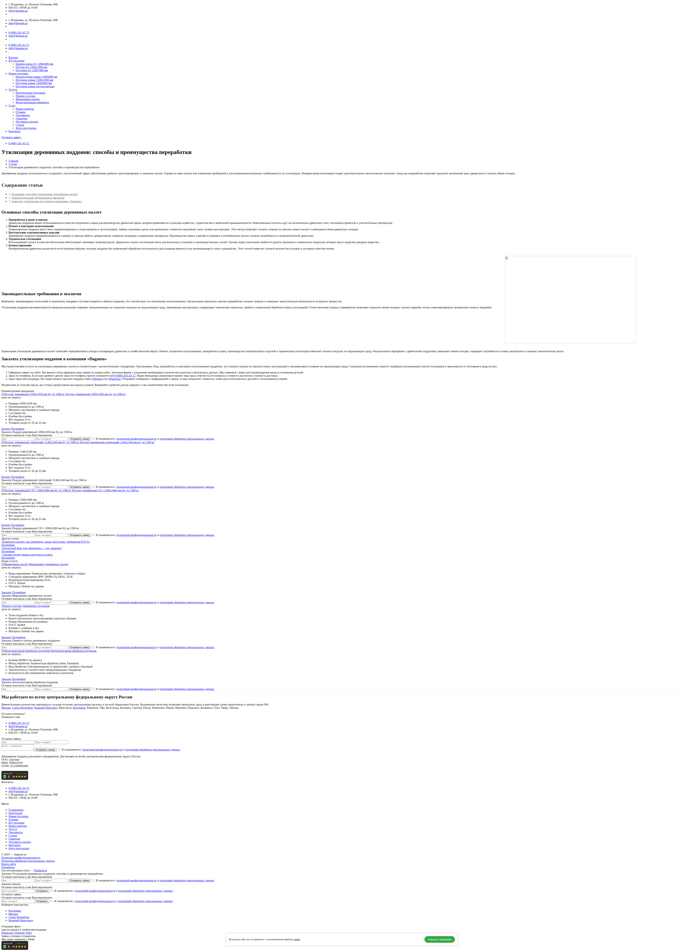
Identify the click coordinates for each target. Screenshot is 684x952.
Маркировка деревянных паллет (48, 564)
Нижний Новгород (45, 707)
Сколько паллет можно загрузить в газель (27, 554)
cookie (297, 939)
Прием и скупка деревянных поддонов (26, 605)
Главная (13, 160)
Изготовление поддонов (30, 92)
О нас (12, 105)
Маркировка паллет (28, 99)
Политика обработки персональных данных (28, 860)
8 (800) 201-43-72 (19, 32)
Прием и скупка (25, 95)
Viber (28, 932)
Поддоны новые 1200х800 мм (34, 83)
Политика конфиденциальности (20, 857)
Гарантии (21, 118)
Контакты (14, 131)
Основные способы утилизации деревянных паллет (45, 194)
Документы (23, 115)
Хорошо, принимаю (439, 939)
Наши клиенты (25, 108)
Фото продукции (26, 128)
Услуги (13, 89)
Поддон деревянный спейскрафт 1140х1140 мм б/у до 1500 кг (117, 442)
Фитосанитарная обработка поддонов (74, 650)
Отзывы (20, 112)
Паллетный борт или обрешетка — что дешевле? (32, 548)
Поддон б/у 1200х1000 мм (31, 67)
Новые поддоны (18, 73)
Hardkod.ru (40, 870)
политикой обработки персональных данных (187, 438)
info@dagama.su (18, 10)
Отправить (42, 891)
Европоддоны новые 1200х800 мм (36, 76)
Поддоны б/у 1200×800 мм (32, 70)
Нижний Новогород (21, 920)
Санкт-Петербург (22, 707)
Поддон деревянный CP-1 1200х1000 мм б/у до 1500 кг (105, 490)
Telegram (97, 378)
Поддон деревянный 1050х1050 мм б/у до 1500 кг (95, 394)
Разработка (8, 867)
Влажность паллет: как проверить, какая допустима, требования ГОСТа (46, 541)
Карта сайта (8, 864)
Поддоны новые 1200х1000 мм (34, 79)
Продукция (15, 813)
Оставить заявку (11, 137)
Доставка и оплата (27, 121)
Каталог (13, 57)
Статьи (20, 124)
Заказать (6, 592)
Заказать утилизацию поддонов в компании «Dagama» (47, 201)
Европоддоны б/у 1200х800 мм (34, 63)
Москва (6, 707)
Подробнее (17, 428)
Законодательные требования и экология (38, 197)
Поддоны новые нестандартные (35, 86)
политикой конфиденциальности (136, 438)
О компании (16, 809)
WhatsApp (114, 378)
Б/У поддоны (16, 60)
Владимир (79, 707)
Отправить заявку (79, 439)
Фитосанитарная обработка (32, 102)
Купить (5, 428)
